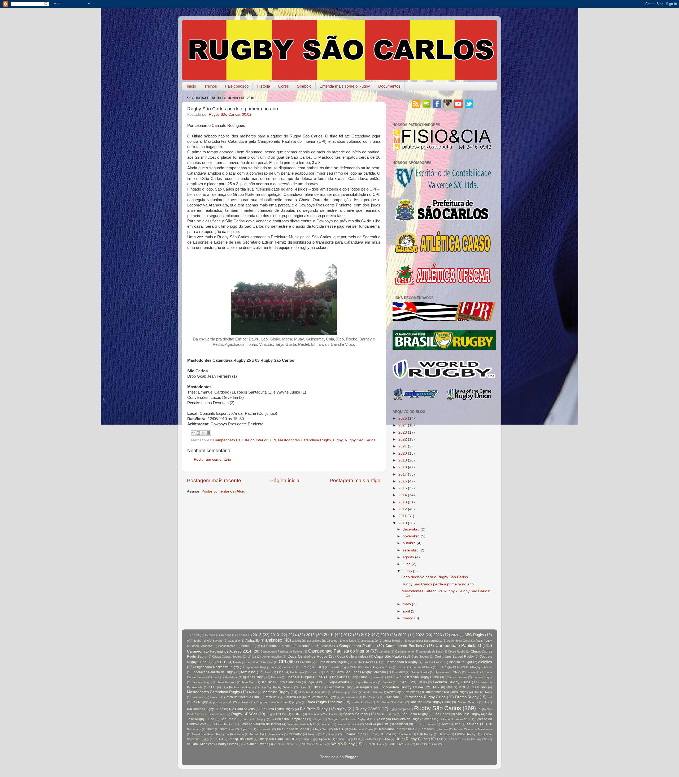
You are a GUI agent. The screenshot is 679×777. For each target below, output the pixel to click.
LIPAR (317, 687)
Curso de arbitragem (331, 662)
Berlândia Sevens (279, 646)
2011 (402, 516)
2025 (402, 418)
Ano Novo (349, 640)
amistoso (273, 640)
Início (191, 86)
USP (440, 739)
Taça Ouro (321, 729)
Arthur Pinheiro (392, 640)
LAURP (422, 682)
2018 (402, 467)
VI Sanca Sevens (255, 744)
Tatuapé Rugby (363, 729)
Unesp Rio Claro (240, 739)
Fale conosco (237, 86)
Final (280, 672)
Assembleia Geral (458, 640)
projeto (296, 702)
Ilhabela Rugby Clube (304, 677)
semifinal (401, 724)
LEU (212, 687)
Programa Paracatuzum (271, 702)
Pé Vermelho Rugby (321, 697)
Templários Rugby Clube (396, 729)
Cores (283, 86)
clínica (252, 656)
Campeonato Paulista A (405, 646)
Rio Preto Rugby (314, 709)
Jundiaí (387, 682)
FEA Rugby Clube (449, 667)
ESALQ (319, 667)
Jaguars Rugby (202, 682)
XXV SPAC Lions (426, 744)
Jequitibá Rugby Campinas (281, 682)
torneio (443, 729)
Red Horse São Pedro (390, 702)
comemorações (272, 656)
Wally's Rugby (343, 744)
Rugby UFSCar (244, 714)
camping (384, 651)
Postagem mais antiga (355, 480)
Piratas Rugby (466, 697)
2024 (402, 425)
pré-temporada (222, 702)
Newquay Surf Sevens (403, 692)
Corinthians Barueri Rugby (454, 656)
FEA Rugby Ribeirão (479, 667)
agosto (408, 557)
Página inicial (285, 480)
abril (406, 611)
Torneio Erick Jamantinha (266, 734)
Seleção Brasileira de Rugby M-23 (350, 719)
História (263, 86)
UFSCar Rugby (465, 734)
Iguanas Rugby (254, 677)
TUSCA (385, 734)
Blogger (351, 757)
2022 (402, 439)
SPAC (210, 729)
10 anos (193, 635)
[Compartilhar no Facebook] (208, 433)
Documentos (389, 86)
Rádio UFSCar (360, 702)
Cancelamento (404, 651)
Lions (302, 687)
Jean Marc (248, 682)
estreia (402, 667)
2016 (402, 481)
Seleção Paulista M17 (301, 724)
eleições (485, 662)
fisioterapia (297, 672)
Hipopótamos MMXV (448, 672)
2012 (402, 509)
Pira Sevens (371, 697)
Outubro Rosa (483, 692)
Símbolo (304, 86)
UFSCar (444, 734)
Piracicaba (392, 697)
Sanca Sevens (355, 714)
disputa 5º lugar (460, 662)
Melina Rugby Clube (345, 692)
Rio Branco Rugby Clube (205, 709)
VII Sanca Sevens (285, 744)
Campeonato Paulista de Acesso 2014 (219, 651)
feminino (248, 672)
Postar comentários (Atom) (224, 491)
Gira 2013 (398, 672)
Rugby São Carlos (360, 440)
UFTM (219, 739)
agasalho (234, 640)
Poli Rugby (199, 702)
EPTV (305, 667)
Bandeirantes (226, 645)
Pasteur (215, 697)
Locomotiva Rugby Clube (401, 687)
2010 (402, 523)
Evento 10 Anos (422, 667)
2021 (402, 446)
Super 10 (245, 729)
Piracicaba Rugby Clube (425, 697)
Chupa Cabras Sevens (227, 656)
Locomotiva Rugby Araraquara (350, 687)
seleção (317, 719)
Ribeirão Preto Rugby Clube (430, 702)
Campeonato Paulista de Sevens (281, 651)
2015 (402, 488)
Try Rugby (330, 734)
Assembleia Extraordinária (425, 640)
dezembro (411, 529)
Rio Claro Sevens (242, 709)
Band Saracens (202, 645)
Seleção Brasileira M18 (454, 719)
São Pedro (228, 719)
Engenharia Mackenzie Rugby (217, 667)
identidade (231, 677)
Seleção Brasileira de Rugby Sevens (406, 719)
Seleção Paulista (223, 724)
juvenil (403, 682)
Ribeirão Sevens (467, 702)
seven (432, 724)
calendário (306, 646)
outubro (409, 543)
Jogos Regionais (366, 682)
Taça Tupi (341, 729)
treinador (295, 734)
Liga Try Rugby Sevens (276, 687)
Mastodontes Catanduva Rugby (304, 440)
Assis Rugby (484, 640)
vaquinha (482, 739)
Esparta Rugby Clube (343, 667)
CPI (273, 440)
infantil (377, 677)
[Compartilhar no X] (203, 433)
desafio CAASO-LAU (366, 662)
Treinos (210, 86)
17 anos (242, 635)
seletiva (326, 724)
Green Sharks (420, 672)
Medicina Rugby (275, 692)
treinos (312, 734)
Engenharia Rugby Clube (261, 667)
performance (349, 697)
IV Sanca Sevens (456, 677)
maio (407, 604)
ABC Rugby (474, 635)
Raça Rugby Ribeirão (324, 702)
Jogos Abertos (339, 682)
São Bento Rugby (415, 714)
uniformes (371, 739)
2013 (402, 502)
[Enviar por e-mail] (193, 433)
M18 (449, 687)
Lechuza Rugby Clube (452, 682)
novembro (411, 536)
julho (407, 564)
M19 (462, 687)
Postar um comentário (212, 459)
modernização (372, 692)
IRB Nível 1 (394, 677)
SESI (417, 724)
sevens (472, 724)
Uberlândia (404, 734)
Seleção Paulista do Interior (260, 724)
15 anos (210, 635)
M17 (436, 687)
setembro (411, 550)
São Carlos (441, 714)
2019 (402, 460)
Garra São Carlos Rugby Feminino (361, 672)
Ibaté (216, 677)
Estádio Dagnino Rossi (377, 667)
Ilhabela (276, 677)
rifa (486, 702)
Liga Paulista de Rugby (238, 687)
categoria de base (431, 651)
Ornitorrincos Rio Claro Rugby (446, 692)
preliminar (244, 702)
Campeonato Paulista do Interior (240, 440)
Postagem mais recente (214, 480)
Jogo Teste (315, 682)
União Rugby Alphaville (316, 739)
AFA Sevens (215, 640)
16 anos (226, 635)
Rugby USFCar (277, 714)
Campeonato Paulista (357, 646)
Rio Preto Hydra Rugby (277, 709)
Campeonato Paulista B (458, 645)
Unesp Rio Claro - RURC (277, 739)
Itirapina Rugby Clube (423, 677)
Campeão (327, 645)
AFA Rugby (194, 640)
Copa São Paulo (388, 656)
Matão (253, 692)
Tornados (427, 729)
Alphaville (252, 640)
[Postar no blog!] (198, 433)
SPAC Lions (226, 729)
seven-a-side (451, 724)
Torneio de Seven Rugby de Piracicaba (217, 734)
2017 (402, 474)
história (471, 672)
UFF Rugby (425, 734)
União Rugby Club (348, 739)
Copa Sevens (420, 656)
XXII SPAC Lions (400, 744)
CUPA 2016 (303, 662)
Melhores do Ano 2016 (312, 692)
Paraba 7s (198, 697)
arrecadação (369, 640)
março (408, 618)
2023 (402, 432)
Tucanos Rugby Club (358, 734)
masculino (479, 687)
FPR (327, 672)
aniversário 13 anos (325, 640)
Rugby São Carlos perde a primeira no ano (438, 584)
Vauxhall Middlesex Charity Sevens (212, 744)
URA (387, 739)
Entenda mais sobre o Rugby (345, 86)
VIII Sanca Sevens (314, 744)
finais (268, 672)
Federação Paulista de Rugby (213, 672)
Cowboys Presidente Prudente (253, 662)
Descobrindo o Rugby (401, 662)
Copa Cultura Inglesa (352, 656)
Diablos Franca (433, 662)
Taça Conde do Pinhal (293, 729)
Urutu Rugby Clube (411, 739)
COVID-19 (219, 662)
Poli (490, 697)
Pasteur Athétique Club (242, 697)
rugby (338, 440)
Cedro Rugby (456, 651)
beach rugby (250, 646)
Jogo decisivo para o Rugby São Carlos (435, 577)
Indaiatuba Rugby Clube (350, 677)
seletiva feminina (348, 724)
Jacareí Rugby (482, 677)
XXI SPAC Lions (374, 744)
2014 (402, 495)
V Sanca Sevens (459, 739)
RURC (297, 714)
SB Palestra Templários (289, 719)
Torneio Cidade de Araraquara (473, 729)
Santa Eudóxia (386, 714)
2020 (402, 453)
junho (407, 571)
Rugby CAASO (368, 709)
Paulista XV (292, 697)
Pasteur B (272, 697)
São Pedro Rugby (254, 719)
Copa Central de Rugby (308, 656)
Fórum (314, 672)
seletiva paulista (377, 724)
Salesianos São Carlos (323, 714)
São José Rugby (468, 714)
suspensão (264, 729)
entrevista (288, 667)
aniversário (299, 640)
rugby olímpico (399, 709)
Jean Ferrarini (226, 682)
